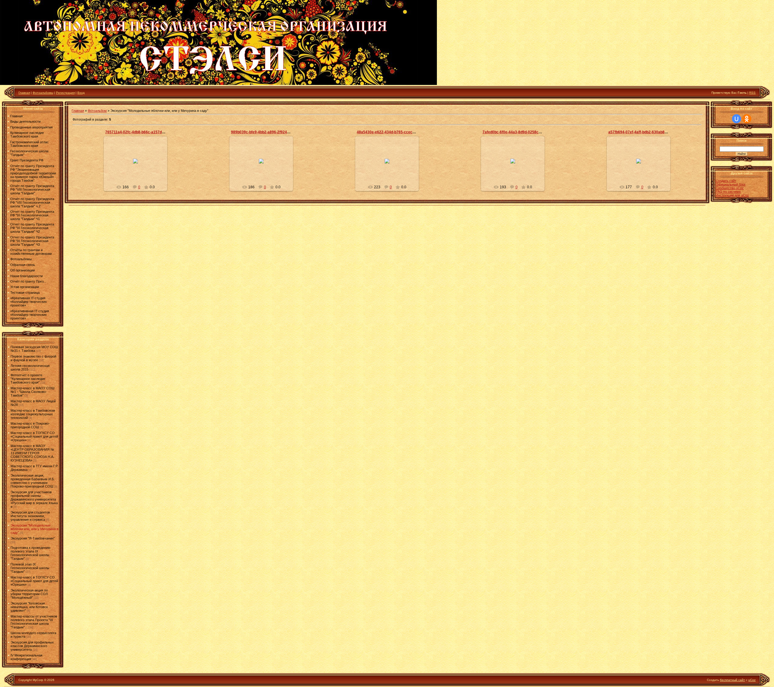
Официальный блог (731, 184)
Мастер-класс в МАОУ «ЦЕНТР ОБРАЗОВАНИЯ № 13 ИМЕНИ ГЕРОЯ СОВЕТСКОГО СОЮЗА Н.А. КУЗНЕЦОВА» (32, 453)
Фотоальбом (97, 110)
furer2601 (138, 166)
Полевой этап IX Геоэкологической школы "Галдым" (30, 567)
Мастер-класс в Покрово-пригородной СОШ (30, 425)
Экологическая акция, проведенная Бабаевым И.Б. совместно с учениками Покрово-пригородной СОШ (33, 481)
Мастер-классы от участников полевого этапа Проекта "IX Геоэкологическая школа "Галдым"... (34, 621)
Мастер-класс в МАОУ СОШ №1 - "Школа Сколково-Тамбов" (32, 391)
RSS (752, 92)
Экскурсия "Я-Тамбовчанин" (33, 538)
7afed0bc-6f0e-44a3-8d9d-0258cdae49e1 (518, 132)
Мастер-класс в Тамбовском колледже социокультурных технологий (33, 414)
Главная (24, 92)
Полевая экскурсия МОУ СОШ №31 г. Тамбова (34, 348)
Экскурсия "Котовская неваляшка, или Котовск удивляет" (29, 606)
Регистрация (65, 92)
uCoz (752, 680)
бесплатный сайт (732, 680)
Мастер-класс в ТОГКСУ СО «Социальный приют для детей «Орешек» (34, 436)
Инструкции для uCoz (732, 195)
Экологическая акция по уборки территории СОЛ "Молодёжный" (29, 593)
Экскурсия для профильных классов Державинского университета (32, 645)
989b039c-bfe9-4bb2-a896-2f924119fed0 (266, 132)
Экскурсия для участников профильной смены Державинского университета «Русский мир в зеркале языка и (34, 499)
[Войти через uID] (736, 118)
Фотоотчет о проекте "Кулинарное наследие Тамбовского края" (28, 378)
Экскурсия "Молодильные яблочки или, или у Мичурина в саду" (34, 528)
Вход (81, 92)
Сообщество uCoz (730, 188)
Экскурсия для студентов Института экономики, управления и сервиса (30, 515)
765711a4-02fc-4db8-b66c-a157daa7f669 (140, 132)
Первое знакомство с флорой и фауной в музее (33, 358)
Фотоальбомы (43, 92)
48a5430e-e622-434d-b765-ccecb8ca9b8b (393, 132)
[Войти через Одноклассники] (746, 118)
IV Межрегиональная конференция (26, 657)
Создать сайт (726, 181)
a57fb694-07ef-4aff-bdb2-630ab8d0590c (642, 132)
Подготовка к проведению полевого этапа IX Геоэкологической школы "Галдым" (30, 553)
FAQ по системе (728, 191)
